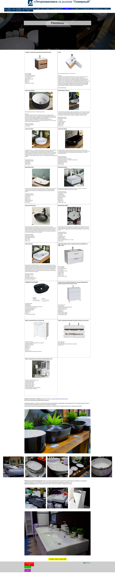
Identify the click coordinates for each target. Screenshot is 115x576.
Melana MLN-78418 (62, 167)
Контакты (9, 10)
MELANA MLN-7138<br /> (64, 90)
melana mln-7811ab (62, 128)
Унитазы (47, 8)
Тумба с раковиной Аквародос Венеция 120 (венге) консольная (73, 320)
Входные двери (87, 8)
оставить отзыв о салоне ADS (57, 559)
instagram (27, 570)
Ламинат (77, 8)
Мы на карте (18, 10)
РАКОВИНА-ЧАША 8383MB (31, 282)
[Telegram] (87, 563)
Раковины (67, 8)
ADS (9, 8)
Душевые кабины (57, 8)
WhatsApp (27, 567)
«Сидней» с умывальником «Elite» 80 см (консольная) (38, 52)
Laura (59, 52)
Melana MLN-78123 (29, 167)
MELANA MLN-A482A (63, 205)
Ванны (38, 8)
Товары (28, 10)
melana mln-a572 (29, 243)
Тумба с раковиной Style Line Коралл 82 (34, 320)
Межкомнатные (96, 8)
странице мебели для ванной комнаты (59, 398)
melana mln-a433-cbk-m (30, 205)
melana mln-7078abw (30, 90)
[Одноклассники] (85, 563)
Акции (106, 8)
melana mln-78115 (29, 128)
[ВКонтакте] (84, 563)
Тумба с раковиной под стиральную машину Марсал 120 (38, 358)
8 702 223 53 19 (29, 564)
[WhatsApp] (89, 563)
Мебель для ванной (28, 8)
